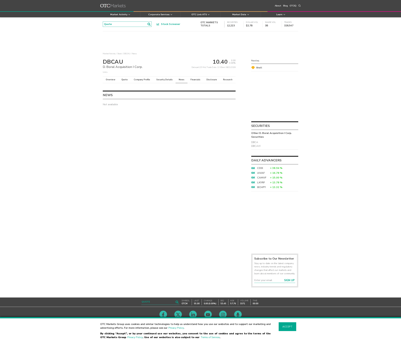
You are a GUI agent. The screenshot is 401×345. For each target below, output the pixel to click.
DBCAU (126, 53)
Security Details (164, 79)
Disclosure (211, 79)
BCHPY (261, 187)
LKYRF (261, 182)
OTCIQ (293, 5)
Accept (287, 326)
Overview (110, 79)
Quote (124, 79)
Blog (285, 5)
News (182, 79)
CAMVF (261, 177)
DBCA (254, 142)
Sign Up (289, 280)
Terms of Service (210, 337)
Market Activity (109, 53)
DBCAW (256, 146)
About (278, 5)
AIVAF (261, 173)
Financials (195, 79)
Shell (259, 67)
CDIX (260, 168)
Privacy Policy (176, 328)
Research (227, 79)
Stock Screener (169, 24)
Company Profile (142, 79)
